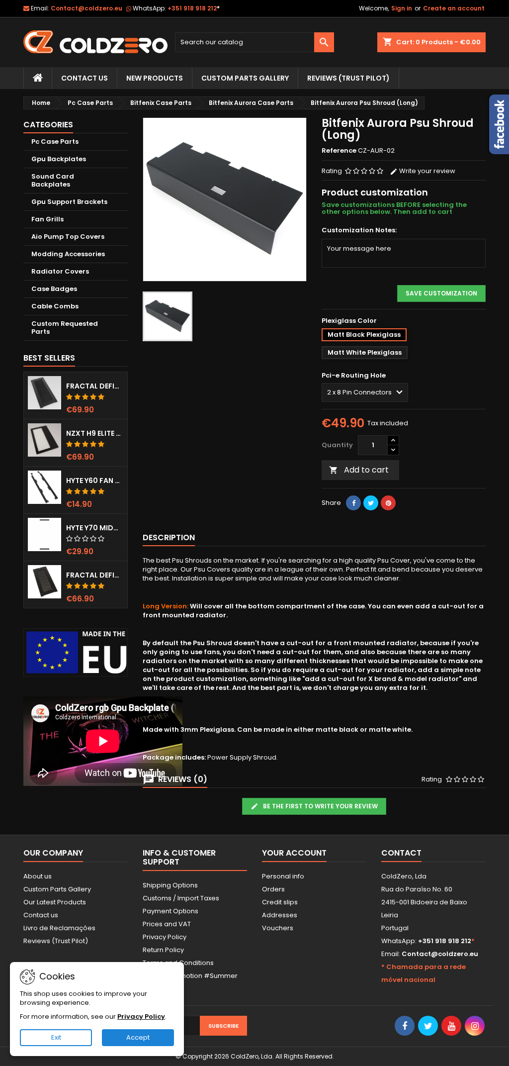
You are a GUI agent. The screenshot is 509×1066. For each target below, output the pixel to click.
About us (37, 876)
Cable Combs (55, 306)
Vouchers (277, 928)
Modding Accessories (68, 254)
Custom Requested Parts (64, 327)
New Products (154, 78)
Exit (56, 1037)
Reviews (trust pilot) (348, 78)
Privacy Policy (164, 937)
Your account (294, 853)
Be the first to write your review (319, 806)
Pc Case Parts (55, 141)
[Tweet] (370, 502)
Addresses (279, 915)
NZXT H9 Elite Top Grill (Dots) (94, 433)
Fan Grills (47, 219)
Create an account (454, 8)
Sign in (401, 8)
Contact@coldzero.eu (86, 8)
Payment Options (170, 911)
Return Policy (163, 950)
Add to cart (359, 470)
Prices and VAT (167, 924)
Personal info (283, 876)
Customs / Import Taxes (181, 898)
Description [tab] (169, 537)
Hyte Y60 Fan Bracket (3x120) (94, 481)
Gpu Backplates (58, 159)
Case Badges (54, 288)
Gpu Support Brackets (69, 201)
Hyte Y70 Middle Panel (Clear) (94, 528)
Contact (401, 853)
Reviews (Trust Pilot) (55, 941)
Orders (273, 889)
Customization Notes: (359, 230)
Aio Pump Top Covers (67, 236)
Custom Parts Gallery (245, 78)
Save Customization (441, 293)
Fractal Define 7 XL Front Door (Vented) (94, 386)
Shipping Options (170, 885)
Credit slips (280, 902)
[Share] (353, 502)
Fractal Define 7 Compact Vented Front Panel (94, 575)
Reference (339, 150)
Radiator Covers (60, 271)
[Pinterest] (388, 502)
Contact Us (84, 78)
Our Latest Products (54, 902)
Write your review (426, 171)
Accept (138, 1037)
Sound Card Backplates (52, 180)
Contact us (40, 915)
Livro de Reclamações (59, 928)
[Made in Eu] (75, 652)
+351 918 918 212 (194, 8)
